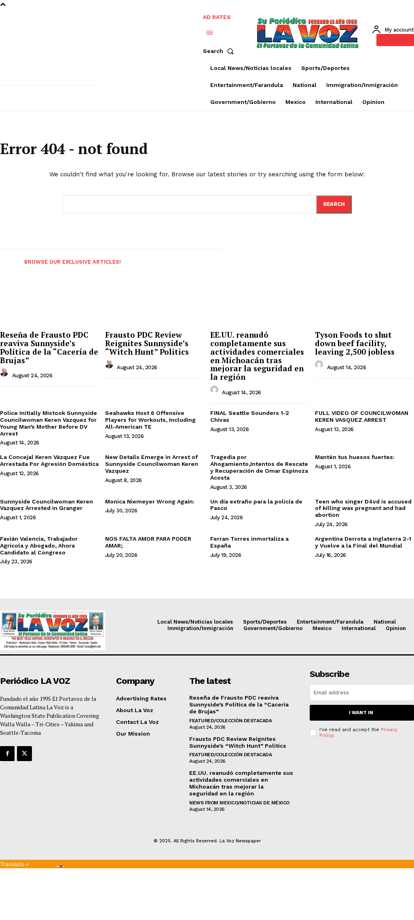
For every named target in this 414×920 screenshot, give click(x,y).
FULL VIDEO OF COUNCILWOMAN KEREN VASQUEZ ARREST (361, 416)
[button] (220, 50)
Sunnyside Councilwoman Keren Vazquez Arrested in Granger (46, 505)
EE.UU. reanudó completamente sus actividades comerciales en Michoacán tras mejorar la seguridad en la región (257, 356)
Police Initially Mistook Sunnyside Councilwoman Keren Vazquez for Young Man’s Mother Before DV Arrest (48, 423)
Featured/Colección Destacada (230, 720)
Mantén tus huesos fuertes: (355, 457)
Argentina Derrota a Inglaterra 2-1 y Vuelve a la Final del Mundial (363, 542)
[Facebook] (7, 753)
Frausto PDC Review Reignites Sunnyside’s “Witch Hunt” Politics (147, 343)
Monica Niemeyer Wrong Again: (149, 501)
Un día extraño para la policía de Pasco (256, 505)
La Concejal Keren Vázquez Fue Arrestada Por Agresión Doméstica (49, 460)
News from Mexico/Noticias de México (239, 803)
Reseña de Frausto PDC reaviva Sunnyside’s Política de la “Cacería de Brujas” (49, 347)
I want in (361, 712)
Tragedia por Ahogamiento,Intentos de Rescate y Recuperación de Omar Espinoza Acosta (259, 467)
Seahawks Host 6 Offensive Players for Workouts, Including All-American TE (150, 420)
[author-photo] (5, 375)
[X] (24, 753)
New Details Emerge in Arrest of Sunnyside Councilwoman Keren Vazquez (151, 464)
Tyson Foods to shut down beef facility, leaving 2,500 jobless (355, 343)
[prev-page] (7, 260)
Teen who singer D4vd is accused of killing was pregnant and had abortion (363, 508)
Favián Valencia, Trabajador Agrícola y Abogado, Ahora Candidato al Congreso (39, 545)
